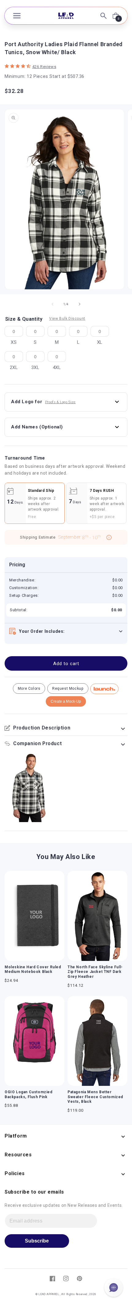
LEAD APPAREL (49, 1294)
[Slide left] (52, 304)
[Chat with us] (113, 1287)
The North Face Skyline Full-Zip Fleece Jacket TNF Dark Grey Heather (95, 972)
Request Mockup (67, 688)
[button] (17, 16)
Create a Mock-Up (66, 701)
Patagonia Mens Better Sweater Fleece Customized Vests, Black (95, 1097)
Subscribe (37, 1240)
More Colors (29, 688)
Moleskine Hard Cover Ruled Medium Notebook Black (33, 969)
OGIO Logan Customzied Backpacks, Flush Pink (28, 1094)
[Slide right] (79, 304)
